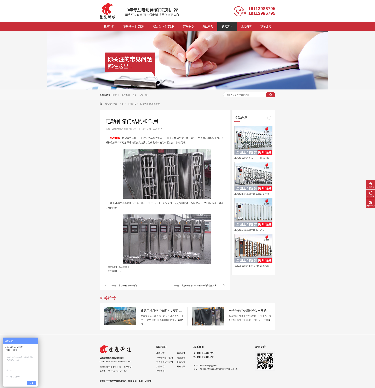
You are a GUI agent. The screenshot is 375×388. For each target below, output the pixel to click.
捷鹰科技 (109, 26)
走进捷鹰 (246, 26)
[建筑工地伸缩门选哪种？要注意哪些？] (120, 316)
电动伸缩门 (124, 266)
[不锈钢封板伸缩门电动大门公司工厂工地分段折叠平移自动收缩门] (253, 212)
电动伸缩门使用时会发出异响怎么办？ (250, 310)
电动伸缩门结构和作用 (150, 103)
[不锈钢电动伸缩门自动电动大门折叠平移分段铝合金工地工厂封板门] (253, 176)
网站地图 (181, 366)
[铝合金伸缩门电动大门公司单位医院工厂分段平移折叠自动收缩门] (253, 248)
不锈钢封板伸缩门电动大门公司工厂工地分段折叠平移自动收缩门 (253, 230)
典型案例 (207, 26)
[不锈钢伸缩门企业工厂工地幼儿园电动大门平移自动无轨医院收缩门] (253, 140)
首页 (122, 103)
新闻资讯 (227, 26)
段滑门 (115, 94)
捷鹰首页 (160, 353)
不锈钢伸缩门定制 (133, 26)
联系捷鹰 (265, 26)
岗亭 (134, 94)
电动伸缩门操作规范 (128, 285)
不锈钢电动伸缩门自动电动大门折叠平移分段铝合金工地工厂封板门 (253, 194)
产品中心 (188, 26)
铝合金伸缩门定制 (163, 26)
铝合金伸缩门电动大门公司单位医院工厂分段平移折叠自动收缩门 (253, 266)
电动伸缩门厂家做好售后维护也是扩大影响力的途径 (201, 285)
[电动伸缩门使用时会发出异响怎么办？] (208, 316)
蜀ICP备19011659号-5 (117, 371)
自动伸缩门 (144, 94)
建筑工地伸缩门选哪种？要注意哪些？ (162, 310)
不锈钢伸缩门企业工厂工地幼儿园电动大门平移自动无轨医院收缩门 (253, 158)
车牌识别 (125, 94)
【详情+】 (266, 319)
